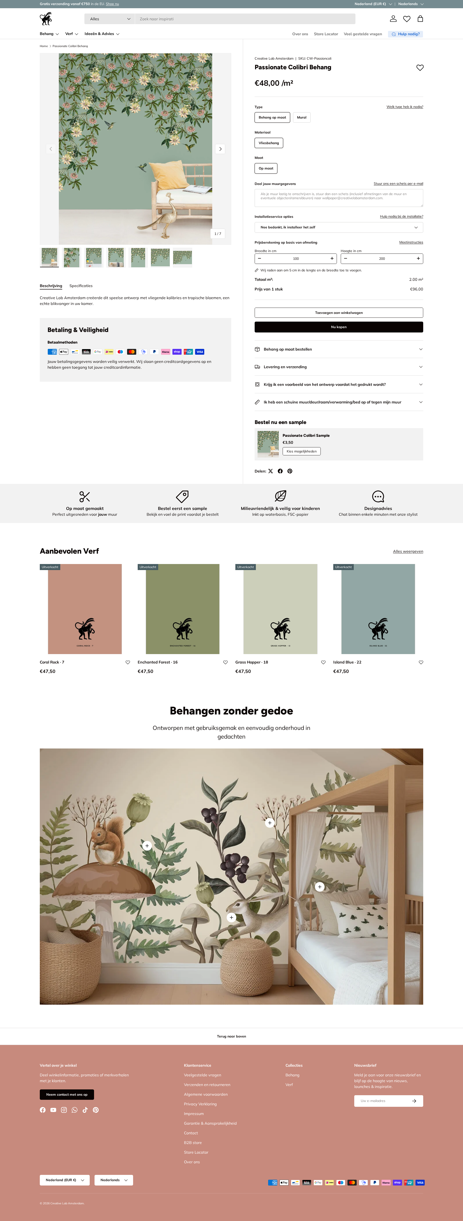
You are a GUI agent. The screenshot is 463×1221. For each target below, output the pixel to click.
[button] (420, 18)
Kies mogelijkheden (302, 451)
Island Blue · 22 (347, 661)
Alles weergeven (408, 551)
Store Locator (326, 34)
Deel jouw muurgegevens (275, 184)
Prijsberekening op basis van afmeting (286, 242)
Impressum (194, 1113)
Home (44, 46)
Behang (47, 33)
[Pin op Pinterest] (290, 471)
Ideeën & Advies (99, 33)
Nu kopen (339, 327)
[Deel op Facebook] (280, 471)
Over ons (300, 34)
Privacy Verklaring (200, 1103)
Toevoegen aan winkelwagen (339, 313)
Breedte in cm (265, 251)
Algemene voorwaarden (206, 1094)
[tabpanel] (135, 300)
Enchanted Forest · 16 (158, 661)
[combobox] (220, 19)
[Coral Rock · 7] (85, 609)
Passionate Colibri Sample (306, 435)
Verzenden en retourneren (207, 1084)
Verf (69, 33)
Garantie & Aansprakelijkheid (210, 1123)
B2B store (193, 1142)
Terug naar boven (231, 1036)
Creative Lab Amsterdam (274, 58)
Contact (191, 1132)
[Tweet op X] (270, 471)
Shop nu (101, 4)
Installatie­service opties (274, 216)
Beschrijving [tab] (51, 285)
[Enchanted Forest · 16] (183, 609)
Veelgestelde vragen (202, 1075)
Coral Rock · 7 (52, 661)
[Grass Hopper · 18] (280, 609)
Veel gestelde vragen (363, 34)
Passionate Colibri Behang (70, 46)
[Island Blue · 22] (378, 609)
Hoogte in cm (351, 251)
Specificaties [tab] (81, 285)
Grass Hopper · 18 (251, 661)
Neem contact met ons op (67, 1094)
